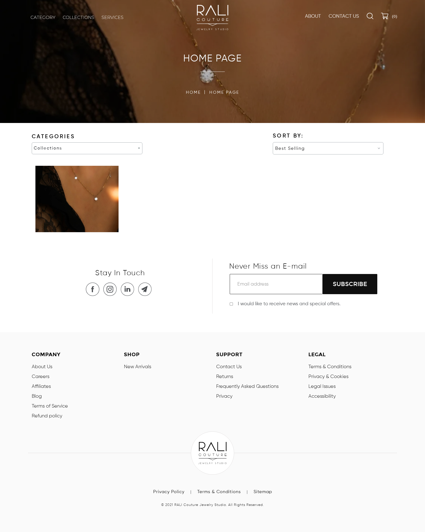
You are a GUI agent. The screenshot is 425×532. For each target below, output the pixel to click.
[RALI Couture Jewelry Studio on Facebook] (94, 289)
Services (112, 17)
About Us (42, 366)
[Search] (370, 16)
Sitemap (263, 492)
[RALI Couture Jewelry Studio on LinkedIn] (129, 289)
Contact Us (344, 16)
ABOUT (313, 16)
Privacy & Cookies (328, 376)
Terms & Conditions (329, 366)
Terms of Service (50, 406)
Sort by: (288, 136)
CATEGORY (42, 17)
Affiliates (41, 386)
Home (193, 93)
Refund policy (47, 415)
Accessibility (322, 396)
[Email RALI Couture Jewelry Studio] (146, 289)
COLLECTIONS (78, 17)
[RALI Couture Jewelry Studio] (212, 17)
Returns (224, 376)
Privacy (224, 396)
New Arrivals (137, 366)
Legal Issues (322, 386)
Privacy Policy (168, 492)
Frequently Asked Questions (247, 386)
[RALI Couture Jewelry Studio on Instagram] (111, 289)
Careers (40, 376)
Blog (37, 396)
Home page (224, 93)
